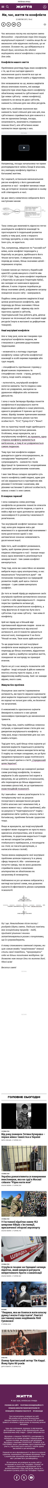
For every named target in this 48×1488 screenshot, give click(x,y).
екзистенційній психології (15, 788)
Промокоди (38, 1411)
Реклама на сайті (12, 1405)
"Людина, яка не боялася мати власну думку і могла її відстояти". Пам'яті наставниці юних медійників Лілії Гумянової (23, 1317)
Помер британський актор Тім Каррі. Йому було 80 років (23, 1362)
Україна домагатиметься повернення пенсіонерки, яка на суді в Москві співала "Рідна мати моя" (23, 1179)
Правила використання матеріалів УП (24, 1408)
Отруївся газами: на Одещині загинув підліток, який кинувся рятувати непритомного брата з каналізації (23, 1270)
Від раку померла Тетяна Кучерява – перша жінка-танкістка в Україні (23, 1136)
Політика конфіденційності (31, 1405)
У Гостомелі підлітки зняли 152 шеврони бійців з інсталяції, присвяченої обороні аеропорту (20, 1224)
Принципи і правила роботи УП (18, 1411)
